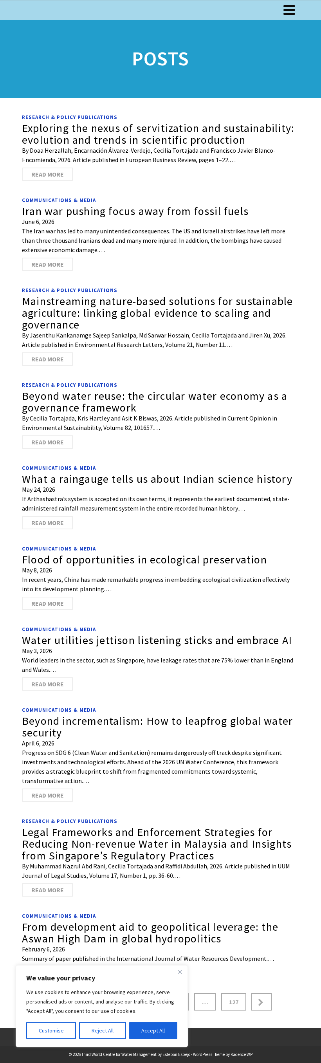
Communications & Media (59, 200)
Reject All (103, 1030)
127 (233, 1002)
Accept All (153, 1030)
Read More (47, 174)
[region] (102, 1006)
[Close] (179, 971)
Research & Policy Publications (69, 117)
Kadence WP (241, 1054)
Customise (51, 1030)
